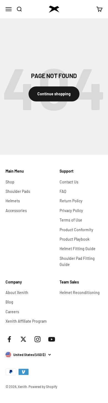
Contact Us (69, 182)
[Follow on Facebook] (9, 339)
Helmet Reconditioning (80, 292)
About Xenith (17, 292)
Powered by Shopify (43, 387)
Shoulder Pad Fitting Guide (77, 261)
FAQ (63, 191)
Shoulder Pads (18, 191)
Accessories (16, 210)
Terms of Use (71, 220)
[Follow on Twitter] (23, 339)
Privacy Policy (71, 210)
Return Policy (71, 200)
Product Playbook (74, 239)
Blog (9, 302)
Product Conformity (76, 229)
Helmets (13, 200)
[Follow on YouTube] (51, 339)
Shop (10, 182)
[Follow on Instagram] (37, 339)
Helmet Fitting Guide (78, 248)
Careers (12, 311)
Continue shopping (54, 93)
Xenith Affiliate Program (26, 321)
